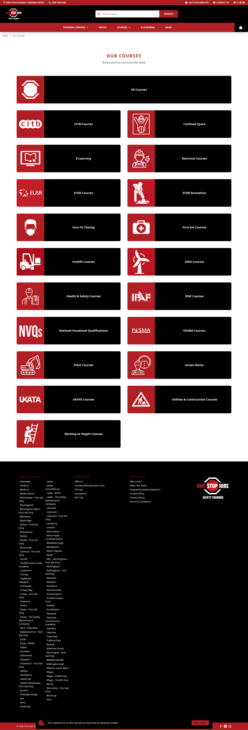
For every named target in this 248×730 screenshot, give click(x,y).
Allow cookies (200, 722)
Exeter (23, 647)
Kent (22, 702)
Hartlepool (26, 674)
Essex (23, 639)
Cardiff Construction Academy (30, 564)
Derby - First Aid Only (28, 611)
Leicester (51, 508)
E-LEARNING (148, 27)
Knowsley (25, 706)
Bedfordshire (27, 493)
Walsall (50, 644)
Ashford (24, 485)
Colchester (26, 586)
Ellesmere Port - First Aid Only (31, 633)
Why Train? (136, 481)
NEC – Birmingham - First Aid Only (56, 560)
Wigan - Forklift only (57, 680)
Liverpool (52, 512)
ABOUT (103, 27)
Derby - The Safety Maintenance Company (29, 620)
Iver (22, 698)
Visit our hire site (199, 2)
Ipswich (24, 690)
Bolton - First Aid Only (28, 526)
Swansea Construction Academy (52, 621)
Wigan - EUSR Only (57, 676)
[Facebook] (235, 2)
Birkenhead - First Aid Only (31, 499)
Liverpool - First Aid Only (56, 517)
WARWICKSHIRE (55, 660)
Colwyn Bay (26, 590)
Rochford (52, 586)
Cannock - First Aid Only (29, 553)
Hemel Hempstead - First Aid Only (30, 684)
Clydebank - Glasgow (26, 580)
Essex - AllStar (27, 643)
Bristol (23, 536)
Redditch (51, 582)
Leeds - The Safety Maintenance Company (55, 500)
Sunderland (53, 609)
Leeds (50, 481)
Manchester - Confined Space (53, 537)
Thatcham (52, 636)
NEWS (168, 27)
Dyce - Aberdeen (29, 627)
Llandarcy (52, 523)
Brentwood (26, 532)
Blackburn (25, 516)
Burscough (26, 547)
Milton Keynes (54, 551)
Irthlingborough (29, 694)
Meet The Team (138, 485)
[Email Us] (244, 2)
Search (168, 13)
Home (5, 35)
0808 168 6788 (59, 2)
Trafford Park (54, 640)
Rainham (51, 578)
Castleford (25, 570)
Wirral (50, 684)
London (51, 527)
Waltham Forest (55, 648)
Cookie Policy (137, 493)
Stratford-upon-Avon (54, 599)
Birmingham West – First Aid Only (30, 511)
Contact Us (222, 2)
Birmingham (27, 505)
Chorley (24, 574)
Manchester (53, 531)
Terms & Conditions (140, 501)
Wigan (50, 672)
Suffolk (50, 605)
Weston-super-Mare (57, 668)
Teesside (51, 632)
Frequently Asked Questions (145, 489)
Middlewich (53, 547)
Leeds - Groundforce (52, 487)
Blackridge (26, 520)
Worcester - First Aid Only (57, 690)
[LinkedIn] (240, 2)
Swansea (51, 613)
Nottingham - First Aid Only (55, 572)
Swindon (51, 628)
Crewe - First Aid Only (28, 595)
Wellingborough (55, 664)
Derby (23, 605)
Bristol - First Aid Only (28, 541)
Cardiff (23, 559)
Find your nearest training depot (25, 2)
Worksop (52, 695)
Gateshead (26, 655)
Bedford (24, 489)
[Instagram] (238, 2)
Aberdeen (25, 481)
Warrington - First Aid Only (55, 654)
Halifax (24, 670)
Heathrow (25, 679)
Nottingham (53, 566)
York (49, 699)
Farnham (25, 651)
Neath (50, 555)
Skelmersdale (54, 590)
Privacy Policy (137, 497)
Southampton (54, 594)
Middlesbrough (55, 543)
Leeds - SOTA (54, 493)
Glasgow (25, 659)
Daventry (25, 601)
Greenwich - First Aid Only (30, 665)
